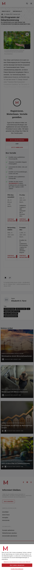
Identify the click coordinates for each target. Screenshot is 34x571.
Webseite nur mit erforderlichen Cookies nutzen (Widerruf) (17, 561)
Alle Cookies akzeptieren (17, 565)
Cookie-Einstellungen (17, 569)
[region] (17, 557)
